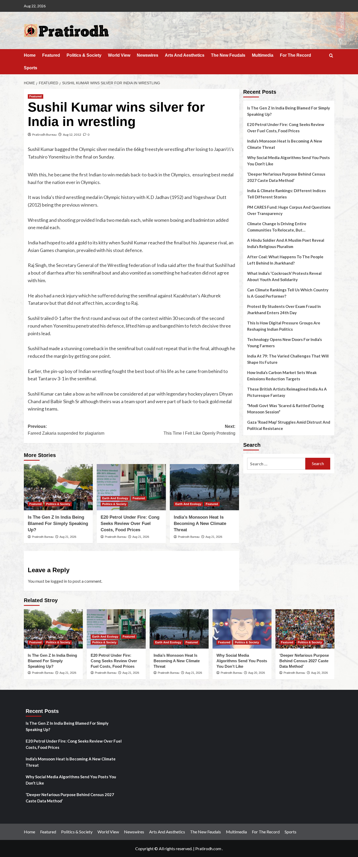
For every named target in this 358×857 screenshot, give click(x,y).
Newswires (147, 55)
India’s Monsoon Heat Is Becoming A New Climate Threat (200, 523)
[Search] (331, 55)
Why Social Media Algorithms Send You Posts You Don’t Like (288, 160)
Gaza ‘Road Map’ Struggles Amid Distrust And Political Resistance (288, 425)
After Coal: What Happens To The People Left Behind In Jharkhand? (285, 259)
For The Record (295, 55)
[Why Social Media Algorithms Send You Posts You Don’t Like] (242, 629)
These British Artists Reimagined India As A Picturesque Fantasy (287, 392)
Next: (199, 429)
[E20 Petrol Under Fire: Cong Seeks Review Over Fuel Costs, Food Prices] (131, 487)
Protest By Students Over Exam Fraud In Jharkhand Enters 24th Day (284, 309)
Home (30, 55)
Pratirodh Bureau (44, 134)
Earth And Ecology (115, 498)
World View (119, 55)
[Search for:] (276, 464)
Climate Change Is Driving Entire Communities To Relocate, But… (276, 226)
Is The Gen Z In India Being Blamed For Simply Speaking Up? (58, 523)
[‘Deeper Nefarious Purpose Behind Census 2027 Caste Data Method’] (304, 629)
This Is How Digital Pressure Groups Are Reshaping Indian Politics (283, 326)
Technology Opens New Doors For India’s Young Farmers (284, 342)
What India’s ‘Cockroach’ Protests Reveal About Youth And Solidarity (284, 276)
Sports (30, 68)
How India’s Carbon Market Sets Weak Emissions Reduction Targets (282, 375)
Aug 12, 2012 (72, 134)
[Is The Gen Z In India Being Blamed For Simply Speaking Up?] (58, 487)
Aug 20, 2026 (256, 672)
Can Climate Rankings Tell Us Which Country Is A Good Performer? (287, 292)
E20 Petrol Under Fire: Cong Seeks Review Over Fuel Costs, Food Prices (130, 523)
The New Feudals (228, 55)
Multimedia (262, 55)
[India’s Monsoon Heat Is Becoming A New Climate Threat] (204, 487)
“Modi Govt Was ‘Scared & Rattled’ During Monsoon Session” (285, 408)
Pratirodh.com (208, 848)
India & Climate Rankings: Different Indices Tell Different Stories (286, 193)
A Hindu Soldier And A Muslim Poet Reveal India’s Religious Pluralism (285, 243)
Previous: (66, 429)
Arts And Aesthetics (184, 55)
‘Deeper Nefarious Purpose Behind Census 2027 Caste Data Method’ (286, 177)
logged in (59, 581)
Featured (51, 55)
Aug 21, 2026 (67, 536)
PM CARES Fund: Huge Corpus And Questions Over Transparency (288, 210)
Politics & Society (84, 55)
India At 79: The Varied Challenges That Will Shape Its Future (288, 359)
